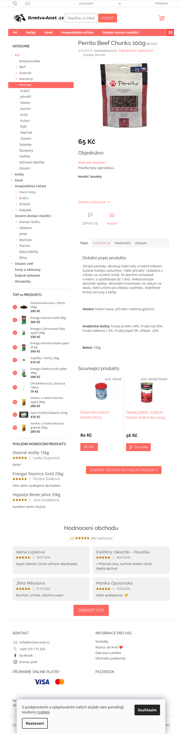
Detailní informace (92, 202)
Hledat (108, 18)
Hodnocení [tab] (123, 243)
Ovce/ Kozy (27, 192)
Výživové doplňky (31, 162)
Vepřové (26, 132)
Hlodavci (25, 228)
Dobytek (25, 210)
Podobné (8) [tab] (101, 243)
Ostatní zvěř (24, 263)
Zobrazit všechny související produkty (123, 470)
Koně (19, 180)
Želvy (23, 257)
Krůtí (24, 115)
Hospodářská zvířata (30, 186)
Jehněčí (25, 97)
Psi (17, 55)
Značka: (94, 55)
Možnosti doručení (92, 162)
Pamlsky (25, 85)
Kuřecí (25, 121)
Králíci (24, 198)
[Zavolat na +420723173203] (19, 3)
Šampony (26, 150)
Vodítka (24, 156)
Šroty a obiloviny (28, 269)
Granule (25, 73)
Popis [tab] (84, 243)
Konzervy (26, 79)
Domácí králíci (29, 222)
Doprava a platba (108, 653)
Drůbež (24, 204)
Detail (89, 447)
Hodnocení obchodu (91, 528)
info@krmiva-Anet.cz (34, 642)
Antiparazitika (29, 61)
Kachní (25, 109)
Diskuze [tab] (141, 243)
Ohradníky (23, 281)
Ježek (23, 234)
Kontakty (86, 4)
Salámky (25, 144)
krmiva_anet (28, 662)
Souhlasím (147, 710)
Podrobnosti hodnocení (136, 50)
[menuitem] (15, 32)
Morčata (25, 240)
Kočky (19, 174)
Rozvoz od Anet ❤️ (109, 647)
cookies (43, 712)
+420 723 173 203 (32, 649)
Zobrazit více (91, 610)
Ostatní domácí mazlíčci (33, 216)
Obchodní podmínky (110, 658)
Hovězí (25, 103)
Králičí (25, 91)
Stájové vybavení (27, 275)
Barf (22, 67)
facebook (26, 655)
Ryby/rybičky (28, 251)
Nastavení (35, 723)
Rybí (23, 126)
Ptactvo (24, 245)
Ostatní (25, 138)
